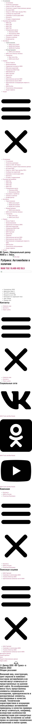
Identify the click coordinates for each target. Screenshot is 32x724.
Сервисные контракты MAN (14, 66)
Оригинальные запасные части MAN (13, 578)
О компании (9, 2)
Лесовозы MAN (13, 31)
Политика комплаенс (12, 4)
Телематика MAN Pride (12, 70)
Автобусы (6, 41)
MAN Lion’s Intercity (14, 51)
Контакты (9, 17)
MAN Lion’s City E (14, 59)
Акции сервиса (10, 90)
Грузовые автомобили (9, 21)
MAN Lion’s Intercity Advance (14, 53)
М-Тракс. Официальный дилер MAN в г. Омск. (15, 253)
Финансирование (11, 64)
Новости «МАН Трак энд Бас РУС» (16, 12)
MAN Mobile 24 (10, 71)
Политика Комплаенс (9, 496)
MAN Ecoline (9, 86)
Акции (5, 91)
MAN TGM (9, 24)
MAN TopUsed (10, 73)
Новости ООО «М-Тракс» (13, 6)
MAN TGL (8, 22)
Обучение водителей (12, 68)
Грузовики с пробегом (12, 35)
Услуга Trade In (10, 62)
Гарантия (8, 77)
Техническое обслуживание (14, 88)
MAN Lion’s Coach (14, 44)
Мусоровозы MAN (14, 33)
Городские (9, 55)
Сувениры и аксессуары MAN (15, 15)
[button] (16, 125)
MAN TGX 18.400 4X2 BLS (13, 268)
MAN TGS (8, 26)
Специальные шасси (12, 30)
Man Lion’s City (13, 57)
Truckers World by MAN (9, 576)
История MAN (10, 10)
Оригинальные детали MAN (14, 79)
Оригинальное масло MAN (14, 80)
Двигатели (9, 75)
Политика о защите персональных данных (18, 8)
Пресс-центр (7, 309)
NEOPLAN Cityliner (14, 46)
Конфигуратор (10, 39)
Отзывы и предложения (13, 19)
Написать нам (7, 306)
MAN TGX (8, 28)
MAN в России (7, 494)
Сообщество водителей (13, 13)
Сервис (5, 61)
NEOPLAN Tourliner (14, 48)
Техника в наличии (11, 37)
